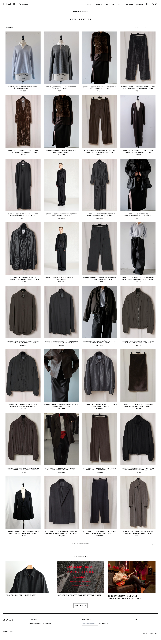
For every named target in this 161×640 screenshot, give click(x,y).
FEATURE (129, 4)
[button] (156, 4)
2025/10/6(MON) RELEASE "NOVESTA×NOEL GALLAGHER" (125, 597)
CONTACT (139, 4)
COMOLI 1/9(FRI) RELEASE (20, 595)
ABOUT (121, 4)
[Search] (20, 4)
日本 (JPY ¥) (153, 633)
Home (75, 11)
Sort (137, 27)
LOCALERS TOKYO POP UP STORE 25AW (79, 595)
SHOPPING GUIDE (35, 623)
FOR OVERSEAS (46, 623)
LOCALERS (10, 631)
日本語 (144, 633)
